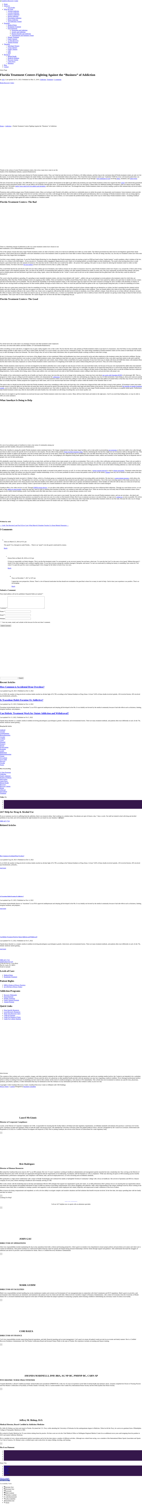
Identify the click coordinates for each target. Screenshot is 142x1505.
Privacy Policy (4, 1086)
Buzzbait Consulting (29, 1086)
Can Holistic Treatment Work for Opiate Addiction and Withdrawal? (34, 713)
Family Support (12, 39)
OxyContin (3, 759)
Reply (6, 548)
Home (6, 4)
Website (2, 618)
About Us (7, 6)
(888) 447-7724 (5, 821)
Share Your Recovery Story (12, 1013)
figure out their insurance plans (73, 452)
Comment (3, 608)
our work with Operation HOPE (112, 375)
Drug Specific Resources (11, 1010)
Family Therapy (12, 49)
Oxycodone (3, 758)
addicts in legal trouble (14, 489)
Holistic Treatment (13, 37)
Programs (7, 23)
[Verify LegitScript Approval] (71, 1042)
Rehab (2, 788)
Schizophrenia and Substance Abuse (23, 35)
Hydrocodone (4, 747)
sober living (133, 178)
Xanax (2, 765)
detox (118, 178)
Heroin (2, 745)
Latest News (11, 61)
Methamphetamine (5, 754)
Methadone (3, 752)
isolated (107, 472)
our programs (113, 450)
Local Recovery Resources (12, 1012)
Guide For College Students (12, 1019)
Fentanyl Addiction (13, 14)
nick (3, 79)
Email (2, 615)
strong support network (100, 470)
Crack (2, 740)
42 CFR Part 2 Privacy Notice (13, 987)
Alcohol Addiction (13, 11)
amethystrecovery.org (6, 962)
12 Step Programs (5, 772)
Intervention (3, 779)
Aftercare (3, 790)
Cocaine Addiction (13, 13)
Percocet (2, 761)
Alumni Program (13, 42)
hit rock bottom (28, 264)
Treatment (50, 79)
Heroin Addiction (13, 16)
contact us (119, 497)
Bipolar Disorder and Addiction (21, 34)
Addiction (43, 79)
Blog (5, 65)
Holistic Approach (9, 998)
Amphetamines (4, 733)
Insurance (11, 63)
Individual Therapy (13, 46)
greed (123, 183)
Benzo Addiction (13, 20)
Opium (2, 756)
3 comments (57, 79)
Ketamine (3, 749)
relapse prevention (118, 470)
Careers (12, 1086)
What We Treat (8, 9)
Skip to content (4, 1478)
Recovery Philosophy (10, 995)
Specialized (3, 791)
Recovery (3, 784)
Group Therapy (12, 47)
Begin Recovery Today (7, 83)
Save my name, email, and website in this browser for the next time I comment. (26, 622)
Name (2, 611)
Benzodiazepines (5, 735)
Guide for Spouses (9, 1015)
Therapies (7, 44)
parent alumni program (122, 478)
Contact (6, 67)
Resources (7, 54)
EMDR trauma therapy (40, 487)
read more (3, 868)
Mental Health (12, 56)
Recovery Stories (13, 60)
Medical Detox (12, 25)
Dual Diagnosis (12, 28)
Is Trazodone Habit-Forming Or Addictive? (21, 700)
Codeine (2, 738)
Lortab (2, 751)
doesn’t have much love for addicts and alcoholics (30, 186)
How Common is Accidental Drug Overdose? (22, 687)
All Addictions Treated (15, 21)
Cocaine (2, 737)
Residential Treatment (14, 27)
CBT (9, 51)
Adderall (2, 730)
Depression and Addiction (19, 30)
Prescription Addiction (14, 18)
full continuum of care (103, 178)
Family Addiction (5, 776)
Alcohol (2, 732)
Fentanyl (2, 744)
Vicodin (2, 763)
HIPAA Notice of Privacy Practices (14, 985)
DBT (9, 53)
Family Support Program (11, 1000)
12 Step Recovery (13, 41)
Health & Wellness (13, 58)
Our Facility (11, 7)
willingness (56, 377)
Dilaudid (2, 742)
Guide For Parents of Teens (12, 1017)
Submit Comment (6, 625)
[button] (5, 1480)
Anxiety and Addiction (19, 32)
